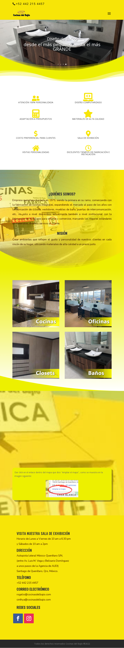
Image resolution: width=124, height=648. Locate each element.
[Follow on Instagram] (29, 618)
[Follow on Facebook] (18, 618)
